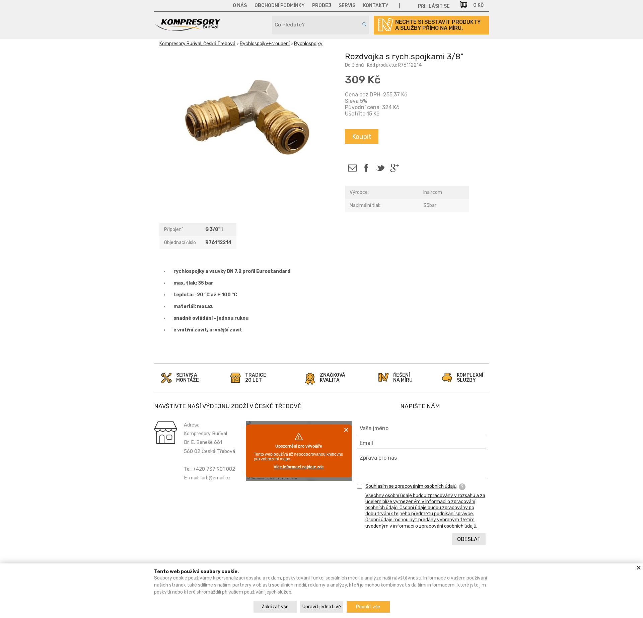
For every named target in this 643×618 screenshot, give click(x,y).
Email (366, 443)
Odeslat (469, 539)
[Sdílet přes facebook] (366, 168)
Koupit (361, 137)
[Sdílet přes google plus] (394, 168)
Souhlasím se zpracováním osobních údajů (410, 486)
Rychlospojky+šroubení (265, 44)
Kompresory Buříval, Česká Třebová (197, 44)
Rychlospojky (308, 44)
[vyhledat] (363, 24)
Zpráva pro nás (378, 458)
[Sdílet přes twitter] (380, 168)
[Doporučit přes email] (352, 168)
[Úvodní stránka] (187, 29)
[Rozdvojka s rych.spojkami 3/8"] (246, 118)
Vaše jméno (374, 428)
